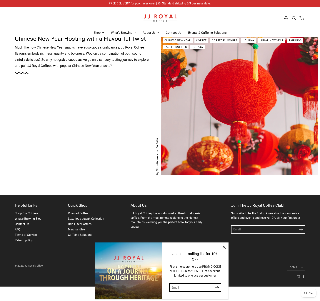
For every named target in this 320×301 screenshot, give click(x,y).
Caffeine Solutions (80, 235)
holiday (248, 40)
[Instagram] (298, 276)
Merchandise (76, 229)
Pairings (295, 40)
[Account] (286, 18)
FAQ (17, 229)
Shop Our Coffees (26, 213)
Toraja (197, 46)
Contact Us (173, 32)
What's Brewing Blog (28, 218)
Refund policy (24, 240)
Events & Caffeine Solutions (207, 32)
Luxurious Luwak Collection (86, 218)
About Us (149, 32)
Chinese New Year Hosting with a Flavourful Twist (80, 38)
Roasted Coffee (78, 213)
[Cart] (302, 18)
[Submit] (301, 229)
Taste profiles (175, 46)
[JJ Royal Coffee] (160, 18)
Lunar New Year (272, 40)
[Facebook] (303, 276)
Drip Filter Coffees (79, 224)
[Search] (294, 18)
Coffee (201, 40)
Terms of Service (26, 235)
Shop (97, 32)
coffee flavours (224, 40)
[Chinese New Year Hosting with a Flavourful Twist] (239, 105)
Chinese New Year (177, 40)
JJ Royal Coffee (33, 265)
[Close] (224, 246)
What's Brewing (121, 32)
